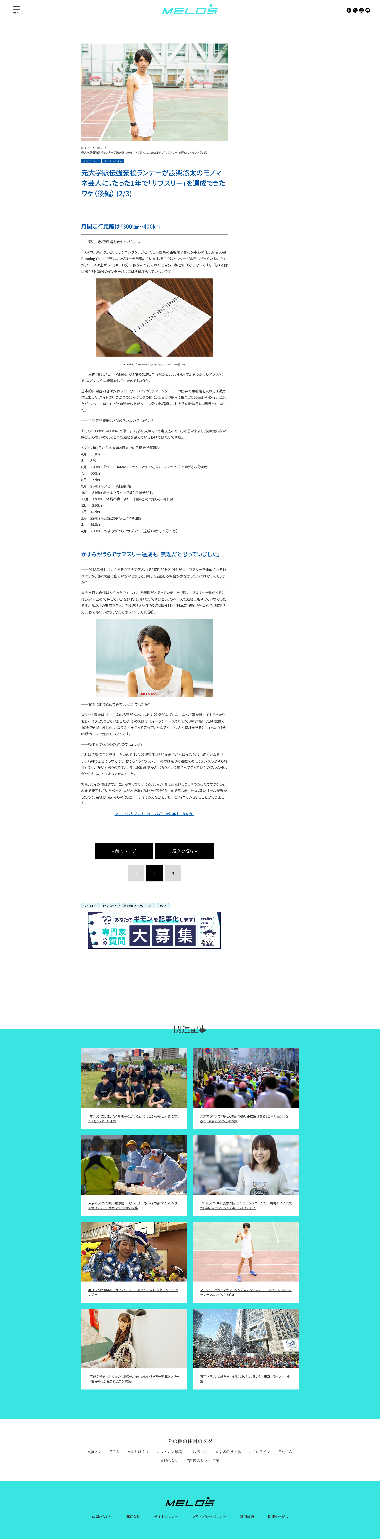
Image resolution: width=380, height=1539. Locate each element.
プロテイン (261, 1451)
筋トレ (96, 1451)
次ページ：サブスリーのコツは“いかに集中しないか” (154, 813)
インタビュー (89, 905)
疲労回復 (200, 1451)
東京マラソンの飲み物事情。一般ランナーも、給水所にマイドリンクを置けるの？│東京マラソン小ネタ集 (132, 1205)
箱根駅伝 (128, 905)
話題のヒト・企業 (204, 1460)
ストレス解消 (171, 1451)
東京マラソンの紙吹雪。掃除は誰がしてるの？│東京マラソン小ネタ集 (245, 1379)
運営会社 (133, 1516)
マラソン (162, 905)
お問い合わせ (102, 1516)
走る (116, 1451)
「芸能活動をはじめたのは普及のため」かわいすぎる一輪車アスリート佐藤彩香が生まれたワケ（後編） (133, 1379)
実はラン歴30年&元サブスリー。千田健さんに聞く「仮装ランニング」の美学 (133, 1292)
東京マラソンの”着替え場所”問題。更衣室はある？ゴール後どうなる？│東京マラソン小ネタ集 (244, 1118)
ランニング (145, 905)
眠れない (170, 1460)
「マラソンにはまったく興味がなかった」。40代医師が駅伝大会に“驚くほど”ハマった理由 (133, 1118)
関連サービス (278, 1516)
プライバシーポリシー (209, 1516)
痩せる (286, 1451)
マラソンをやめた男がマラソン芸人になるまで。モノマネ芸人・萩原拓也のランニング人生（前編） (246, 1292)
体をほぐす (139, 1451)
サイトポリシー (166, 1516)
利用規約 (247, 1516)
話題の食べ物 (229, 1451)
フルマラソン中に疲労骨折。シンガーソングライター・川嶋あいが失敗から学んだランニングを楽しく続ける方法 (246, 1205)
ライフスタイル (110, 905)
